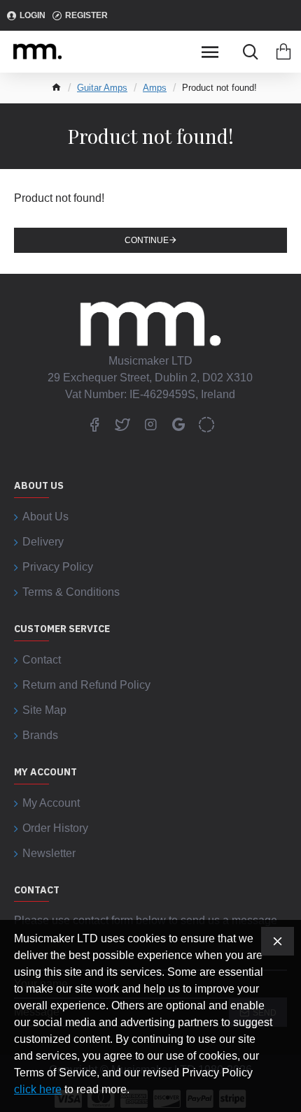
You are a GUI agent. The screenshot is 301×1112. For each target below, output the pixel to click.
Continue (147, 240)
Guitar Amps (102, 87)
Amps (155, 87)
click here (38, 1089)
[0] (283, 52)
